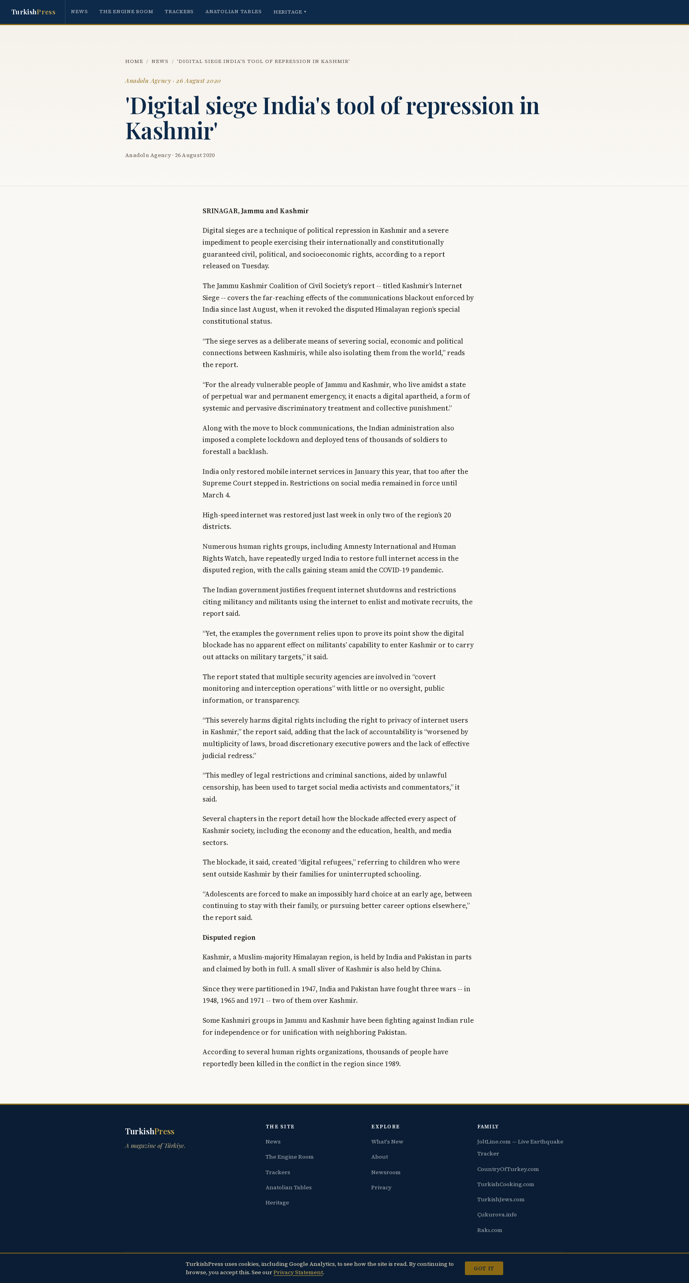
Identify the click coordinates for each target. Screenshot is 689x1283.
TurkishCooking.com (505, 1184)
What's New (387, 1141)
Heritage (290, 11)
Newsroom (386, 1172)
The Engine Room (126, 11)
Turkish (33, 11)
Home (134, 61)
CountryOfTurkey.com (508, 1169)
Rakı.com (489, 1230)
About (379, 1157)
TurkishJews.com (501, 1199)
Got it (484, 1268)
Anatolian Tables (233, 11)
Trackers (179, 11)
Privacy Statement (298, 1272)
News (79, 11)
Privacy (381, 1187)
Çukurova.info (497, 1214)
